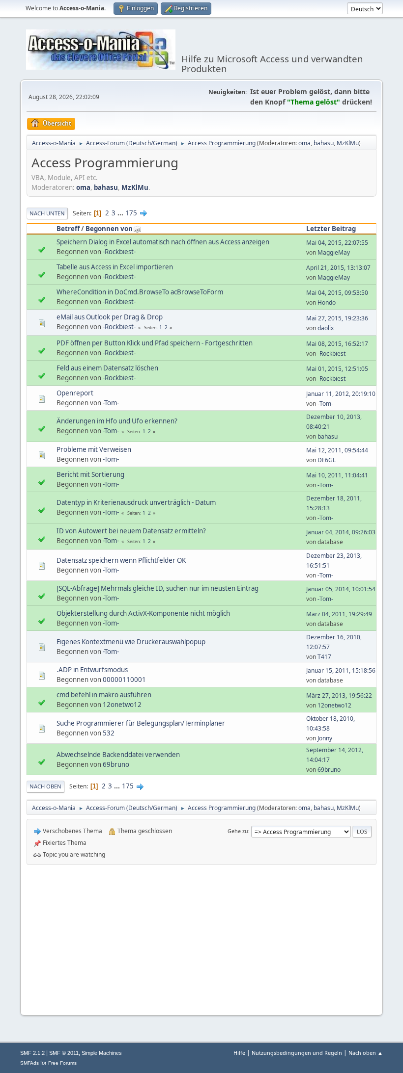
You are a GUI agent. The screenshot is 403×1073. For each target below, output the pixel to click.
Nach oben (45, 786)
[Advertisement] (201, 938)
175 (131, 213)
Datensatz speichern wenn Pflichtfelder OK (121, 560)
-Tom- (111, 402)
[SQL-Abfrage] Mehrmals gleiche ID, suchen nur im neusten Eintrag (158, 588)
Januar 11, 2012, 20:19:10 (340, 394)
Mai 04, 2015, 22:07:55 (337, 242)
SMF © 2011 (64, 1053)
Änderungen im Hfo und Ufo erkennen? (117, 421)
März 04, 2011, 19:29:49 (339, 614)
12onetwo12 (122, 704)
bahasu (324, 143)
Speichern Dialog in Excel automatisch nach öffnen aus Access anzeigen (163, 241)
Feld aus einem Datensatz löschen (107, 368)
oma (304, 143)
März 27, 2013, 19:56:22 (339, 695)
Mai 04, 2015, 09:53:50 (337, 292)
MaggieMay (333, 252)
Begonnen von (109, 228)
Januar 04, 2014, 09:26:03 (340, 532)
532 (109, 733)
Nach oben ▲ (365, 1052)
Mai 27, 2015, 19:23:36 (337, 318)
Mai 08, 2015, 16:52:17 (337, 344)
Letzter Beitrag (331, 228)
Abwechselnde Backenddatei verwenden (118, 754)
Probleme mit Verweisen (94, 449)
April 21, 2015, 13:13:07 (338, 267)
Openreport (75, 393)
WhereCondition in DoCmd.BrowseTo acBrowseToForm (140, 292)
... (121, 213)
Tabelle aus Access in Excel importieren (115, 266)
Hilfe (239, 1052)
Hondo (326, 302)
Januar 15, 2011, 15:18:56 (340, 670)
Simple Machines (102, 1053)
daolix (325, 328)
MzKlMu (348, 143)
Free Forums (62, 1063)
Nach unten (47, 213)
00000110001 (124, 679)
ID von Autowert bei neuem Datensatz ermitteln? (131, 530)
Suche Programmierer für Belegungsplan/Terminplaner (141, 723)
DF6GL (326, 460)
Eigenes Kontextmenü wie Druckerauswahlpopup (131, 641)
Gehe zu (238, 831)
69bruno (116, 764)
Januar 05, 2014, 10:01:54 (340, 589)
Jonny (324, 738)
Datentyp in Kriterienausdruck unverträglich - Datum (136, 502)
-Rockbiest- (119, 251)
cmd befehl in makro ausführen (104, 694)
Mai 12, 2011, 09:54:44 (337, 450)
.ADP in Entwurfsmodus (92, 669)
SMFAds (29, 1063)
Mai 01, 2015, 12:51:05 (337, 369)
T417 (324, 657)
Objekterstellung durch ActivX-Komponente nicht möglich (143, 613)
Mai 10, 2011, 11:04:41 (337, 475)
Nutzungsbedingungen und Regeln (297, 1052)
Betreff (68, 228)
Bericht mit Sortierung (90, 474)
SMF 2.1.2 (32, 1053)
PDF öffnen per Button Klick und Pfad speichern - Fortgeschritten (155, 343)
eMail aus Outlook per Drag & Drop (110, 317)
